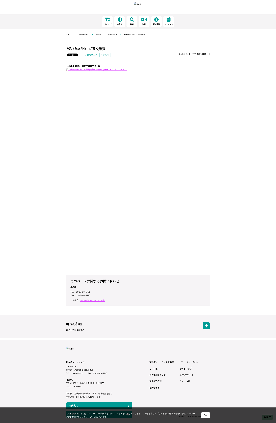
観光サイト (155, 387)
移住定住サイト (187, 375)
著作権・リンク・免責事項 (162, 362)
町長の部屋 (112, 34)
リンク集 (154, 368)
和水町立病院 (156, 381)
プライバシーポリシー (190, 362)
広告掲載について (158, 375)
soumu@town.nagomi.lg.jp (92, 300)
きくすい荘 (185, 381)
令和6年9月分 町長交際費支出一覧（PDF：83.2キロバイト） (97, 69)
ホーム (68, 34)
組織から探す (83, 34)
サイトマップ (186, 368)
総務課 (98, 34)
